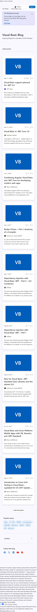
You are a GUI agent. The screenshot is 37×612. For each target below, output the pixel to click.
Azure (15, 591)
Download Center (9, 574)
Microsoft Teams (21, 589)
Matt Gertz (11, 528)
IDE (5, 528)
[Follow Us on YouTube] (18, 552)
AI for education (32, 585)
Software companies (27, 596)
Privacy (34, 606)
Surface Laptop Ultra (23, 568)
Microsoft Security (13, 587)
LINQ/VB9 (7, 525)
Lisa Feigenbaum (27, 522)
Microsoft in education (18, 578)
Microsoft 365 (32, 587)
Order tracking (4, 576)
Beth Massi (14, 525)
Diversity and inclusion (25, 600)
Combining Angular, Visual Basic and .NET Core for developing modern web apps (18, 180)
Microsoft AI (3, 587)
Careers (10, 598)
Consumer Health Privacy (7, 606)
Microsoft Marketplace (14, 596)
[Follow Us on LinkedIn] (13, 552)
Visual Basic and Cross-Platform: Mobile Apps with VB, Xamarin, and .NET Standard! (18, 433)
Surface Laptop (11, 568)
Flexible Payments (5, 578)
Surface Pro (3, 568)
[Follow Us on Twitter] (9, 552)
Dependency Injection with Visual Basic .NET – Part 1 (16, 331)
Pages (5, 522)
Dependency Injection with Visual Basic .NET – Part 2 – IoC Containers (18, 281)
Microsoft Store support (22, 574)
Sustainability (11, 602)
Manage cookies (5, 609)
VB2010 (28, 525)
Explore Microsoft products (10, 572)
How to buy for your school (14, 583)
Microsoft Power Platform (7, 589)
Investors (15, 600)
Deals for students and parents (17, 585)
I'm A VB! (12, 522)
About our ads (10, 611)
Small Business (9, 591)
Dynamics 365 (23, 587)
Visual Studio (4, 598)
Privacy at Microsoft (6, 600)
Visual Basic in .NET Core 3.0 (16, 131)
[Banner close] (32, 14)
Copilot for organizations (16, 570)
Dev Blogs (5, 9)
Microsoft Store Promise (29, 576)
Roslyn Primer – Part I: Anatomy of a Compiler (18, 230)
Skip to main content (6, 1)
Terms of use (14, 609)
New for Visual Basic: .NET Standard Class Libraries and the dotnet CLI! (18, 381)
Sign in (32, 7)
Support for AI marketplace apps (13, 594)
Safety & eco (29, 609)
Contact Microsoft (26, 606)
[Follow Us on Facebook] (5, 552)
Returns (32, 574)
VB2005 (22, 525)
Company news (28, 598)
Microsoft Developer (24, 591)
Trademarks (21, 609)
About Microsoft (18, 598)
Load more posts (18, 510)
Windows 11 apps (24, 572)
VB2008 (19, 522)
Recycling (3, 611)
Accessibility (3, 602)
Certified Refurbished (15, 576)
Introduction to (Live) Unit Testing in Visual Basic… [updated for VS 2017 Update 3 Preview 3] (18, 485)
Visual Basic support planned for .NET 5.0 (17, 83)
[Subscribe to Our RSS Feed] (22, 552)
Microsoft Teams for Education (15, 581)
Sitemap (18, 606)
